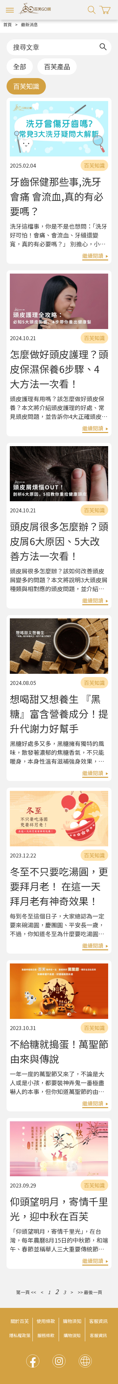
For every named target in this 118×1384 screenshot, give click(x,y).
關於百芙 (19, 1321)
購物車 (104, 10)
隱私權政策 (19, 1335)
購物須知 (72, 1321)
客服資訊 (98, 1321)
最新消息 (29, 24)
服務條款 (45, 1335)
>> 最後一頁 (90, 1292)
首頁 (7, 24)
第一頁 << (26, 1292)
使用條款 (46, 1321)
